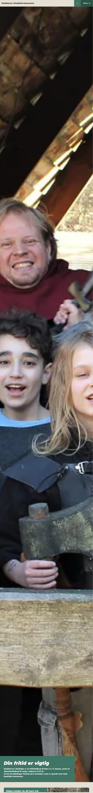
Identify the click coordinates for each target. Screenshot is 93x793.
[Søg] (77, 3)
